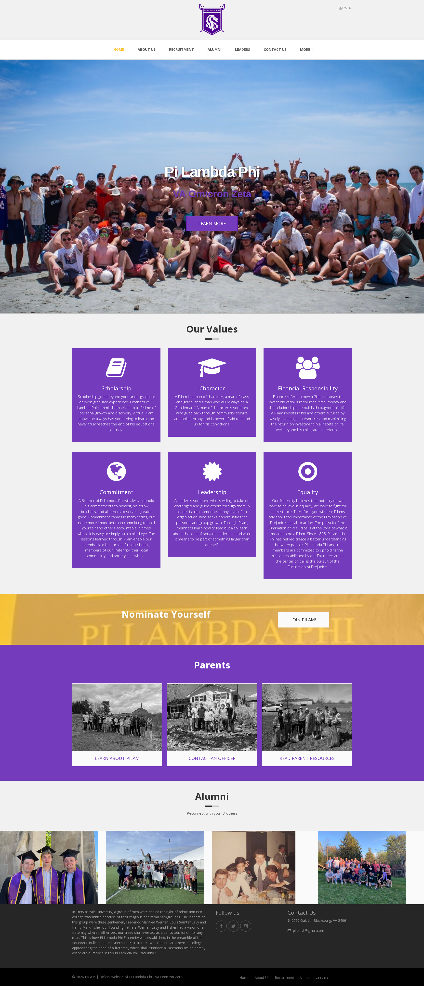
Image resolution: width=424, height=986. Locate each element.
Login (346, 8)
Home (119, 49)
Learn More (212, 223)
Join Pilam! (303, 620)
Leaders (242, 49)
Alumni (214, 49)
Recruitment (181, 49)
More (305, 49)
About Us (146, 49)
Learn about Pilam (117, 758)
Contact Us (275, 49)
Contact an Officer (212, 758)
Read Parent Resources (307, 758)
